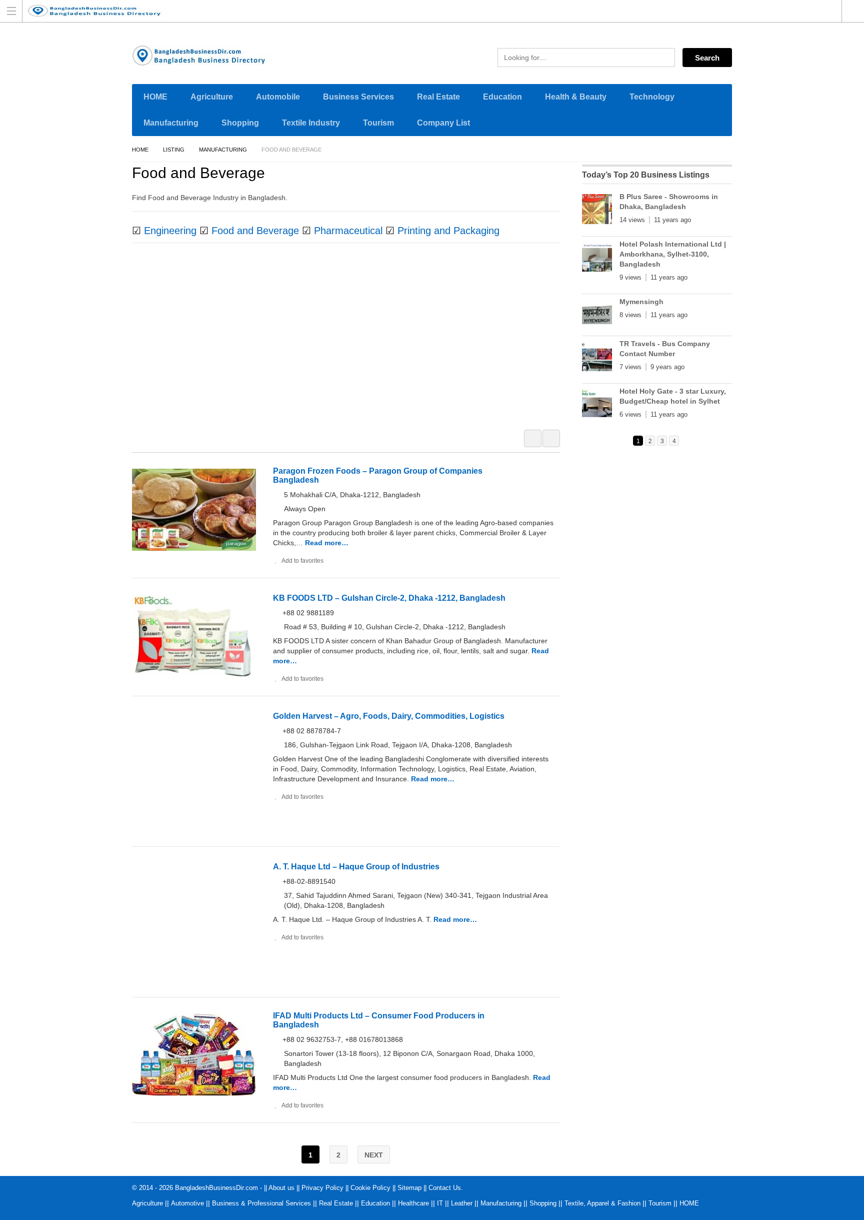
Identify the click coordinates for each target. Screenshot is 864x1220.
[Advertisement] (351, 343)
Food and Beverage (255, 230)
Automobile (278, 97)
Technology (652, 97)
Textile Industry (311, 123)
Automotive (187, 1203)
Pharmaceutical (348, 230)
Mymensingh (642, 302)
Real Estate (438, 97)
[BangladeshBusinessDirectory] (423, 11)
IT (440, 1203)
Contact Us (444, 1187)
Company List (443, 123)
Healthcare (413, 1203)
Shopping (240, 123)
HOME (156, 97)
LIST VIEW (551, 438)
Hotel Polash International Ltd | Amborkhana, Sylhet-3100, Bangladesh (673, 254)
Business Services (358, 97)
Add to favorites (303, 560)
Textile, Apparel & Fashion (602, 1203)
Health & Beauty (575, 97)
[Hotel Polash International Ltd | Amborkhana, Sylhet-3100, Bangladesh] (597, 259)
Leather (461, 1203)
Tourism (378, 123)
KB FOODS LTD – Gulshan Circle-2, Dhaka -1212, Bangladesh (389, 598)
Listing (173, 150)
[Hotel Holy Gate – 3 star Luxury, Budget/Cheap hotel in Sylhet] (597, 406)
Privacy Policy (323, 1187)
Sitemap (410, 1187)
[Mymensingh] (597, 316)
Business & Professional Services (261, 1203)
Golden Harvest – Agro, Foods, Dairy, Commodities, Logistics (388, 716)
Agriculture (211, 97)
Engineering (170, 230)
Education (502, 97)
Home (140, 150)
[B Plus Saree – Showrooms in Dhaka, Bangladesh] (597, 211)
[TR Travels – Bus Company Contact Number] (597, 358)
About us (281, 1187)
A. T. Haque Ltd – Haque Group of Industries (356, 866)
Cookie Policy (370, 1187)
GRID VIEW (533, 438)
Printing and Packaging (449, 230)
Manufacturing (171, 123)
